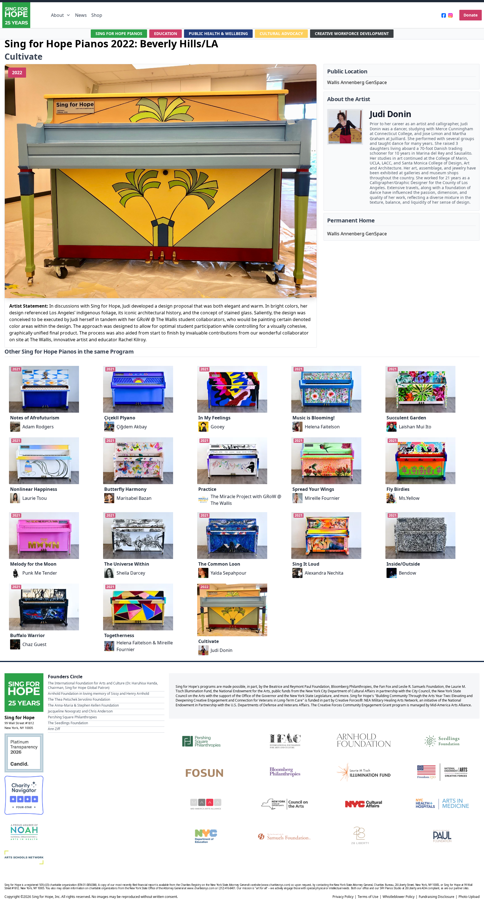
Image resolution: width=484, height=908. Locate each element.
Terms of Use (368, 897)
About (57, 15)
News (81, 15)
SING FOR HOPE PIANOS (119, 33)
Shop (96, 15)
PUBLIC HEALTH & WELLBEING (218, 33)
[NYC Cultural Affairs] (363, 804)
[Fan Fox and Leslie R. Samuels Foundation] (285, 836)
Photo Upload (469, 897)
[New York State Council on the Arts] (285, 804)
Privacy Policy (342, 897)
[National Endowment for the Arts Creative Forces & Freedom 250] (442, 772)
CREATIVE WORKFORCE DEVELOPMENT (352, 33)
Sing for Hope (19, 717)
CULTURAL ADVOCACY (281, 33)
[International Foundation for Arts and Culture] (285, 740)
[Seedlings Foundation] (442, 740)
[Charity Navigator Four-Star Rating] (23, 795)
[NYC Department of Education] (206, 836)
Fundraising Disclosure (436, 897)
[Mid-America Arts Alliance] (206, 804)
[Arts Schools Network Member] (23, 857)
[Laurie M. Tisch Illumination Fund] (363, 772)
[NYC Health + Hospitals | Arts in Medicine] (442, 804)
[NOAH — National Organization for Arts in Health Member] (23, 832)
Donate (471, 15)
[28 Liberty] (363, 836)
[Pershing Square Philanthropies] (206, 740)
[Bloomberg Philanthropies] (285, 772)
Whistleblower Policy (399, 897)
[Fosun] (206, 772)
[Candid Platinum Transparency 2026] (23, 752)
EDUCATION (165, 33)
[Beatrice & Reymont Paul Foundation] (442, 836)
